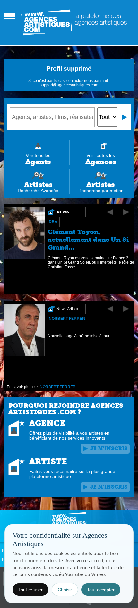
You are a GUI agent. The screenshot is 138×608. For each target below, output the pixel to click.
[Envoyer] (124, 117)
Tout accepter (101, 589)
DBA (53, 222)
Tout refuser (30, 589)
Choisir (65, 589)
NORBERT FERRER (67, 318)
